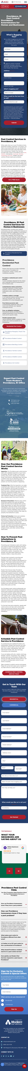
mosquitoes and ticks (6, 155)
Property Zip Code (8, 86)
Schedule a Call (21, 6)
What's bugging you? (13, 89)
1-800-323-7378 (15, 689)
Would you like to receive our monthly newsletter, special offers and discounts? (15, 822)
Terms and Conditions (15, 118)
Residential (8, 1000)
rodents (3, 154)
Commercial (9, 1004)
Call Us (6, 6)
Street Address (7, 78)
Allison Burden (11, 847)
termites (21, 154)
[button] (14, 699)
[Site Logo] (14, 1022)
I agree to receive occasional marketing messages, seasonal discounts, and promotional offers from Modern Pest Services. (13, 66)
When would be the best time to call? (14, 97)
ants (25, 152)
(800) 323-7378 (7, 1044)
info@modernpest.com (9, 1041)
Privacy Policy (6, 118)
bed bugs (15, 154)
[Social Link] (1, 1056)
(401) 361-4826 (15, 403)
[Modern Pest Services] (5, 2)
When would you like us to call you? (14, 803)
